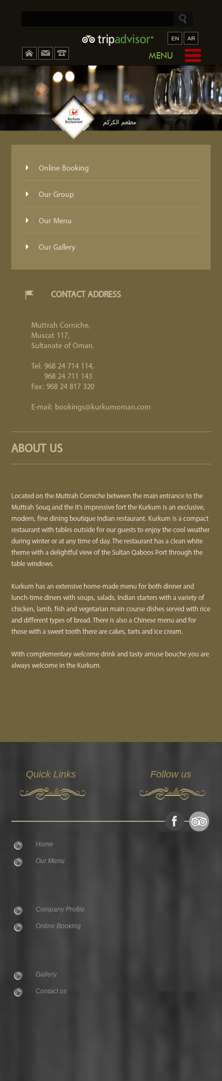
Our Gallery (57, 247)
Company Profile (60, 909)
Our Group (56, 194)
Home (44, 844)
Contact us (51, 991)
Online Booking (64, 168)
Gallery (46, 974)
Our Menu (55, 221)
